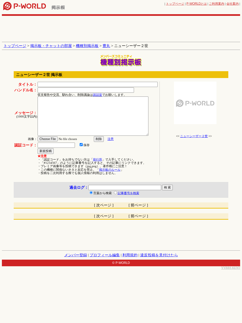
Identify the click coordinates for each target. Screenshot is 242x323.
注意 (111, 139)
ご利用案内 (216, 3)
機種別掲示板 (87, 46)
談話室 (97, 94)
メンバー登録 (75, 255)
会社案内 (232, 3)
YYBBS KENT (230, 268)
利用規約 (130, 255)
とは (196, 3)
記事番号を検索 (128, 193)
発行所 (97, 159)
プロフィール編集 (105, 255)
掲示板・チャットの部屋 (51, 46)
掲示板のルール (110, 169)
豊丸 (106, 46)
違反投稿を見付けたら (159, 255)
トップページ (175, 3)
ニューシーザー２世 (194, 136)
